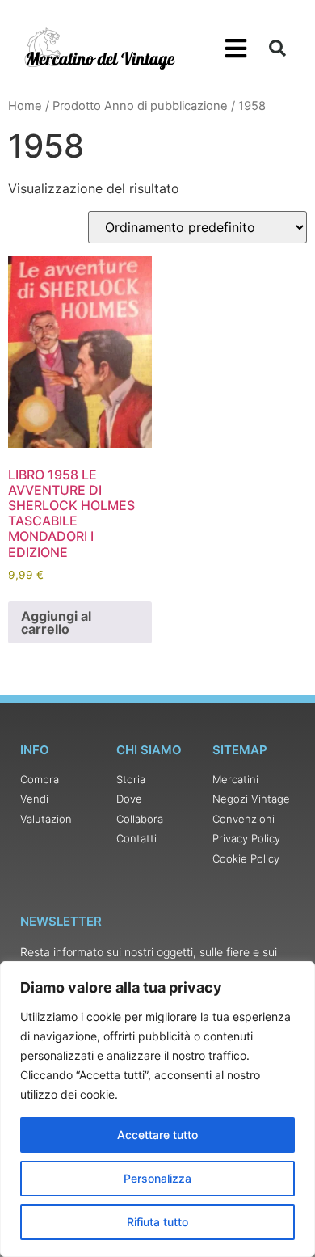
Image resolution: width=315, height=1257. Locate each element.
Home (25, 106)
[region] (157, 1109)
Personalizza (157, 1178)
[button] (236, 49)
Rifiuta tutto (157, 1222)
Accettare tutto (157, 1134)
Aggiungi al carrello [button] (56, 622)
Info (34, 749)
